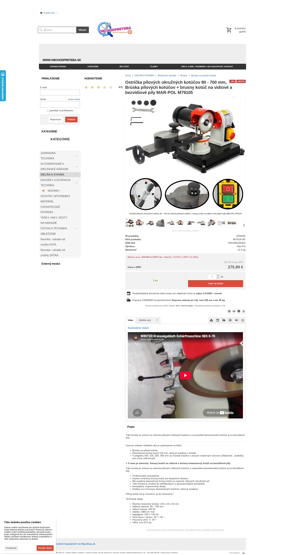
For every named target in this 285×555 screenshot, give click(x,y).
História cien (145, 320)
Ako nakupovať (234, 553)
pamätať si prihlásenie (61, 110)
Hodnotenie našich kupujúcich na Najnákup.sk (68, 543)
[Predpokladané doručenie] (218, 320)
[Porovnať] (229, 311)
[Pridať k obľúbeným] (244, 311)
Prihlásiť (71, 119)
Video (130, 320)
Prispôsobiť (11, 548)
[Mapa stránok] (243, 553)
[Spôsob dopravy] (224, 320)
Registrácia (55, 119)
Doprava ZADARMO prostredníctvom (178, 300)
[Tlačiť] (239, 311)
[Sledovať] (234, 311)
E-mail (43, 87)
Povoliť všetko (45, 548)
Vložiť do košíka (215, 283)
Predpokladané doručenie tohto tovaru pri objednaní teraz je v (177, 293)
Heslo (43, 99)
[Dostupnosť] (211, 320)
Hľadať (82, 30)
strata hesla (74, 99)
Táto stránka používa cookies (22, 522)
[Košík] (235, 29)
